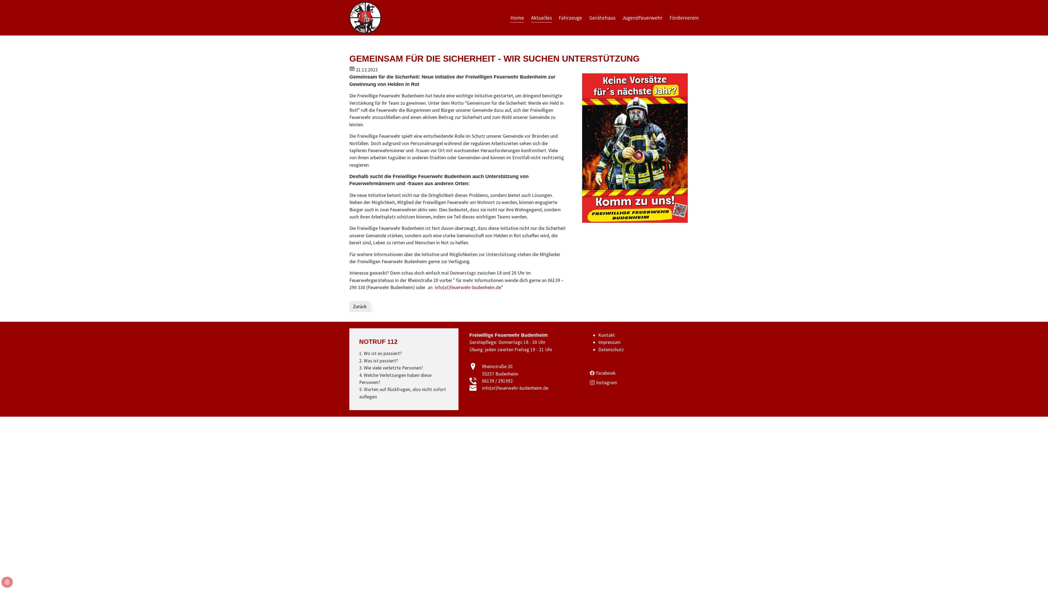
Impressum (609, 342)
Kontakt (606, 335)
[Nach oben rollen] (1035, 576)
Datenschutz (611, 350)
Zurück (360, 306)
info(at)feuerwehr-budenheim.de (468, 287)
